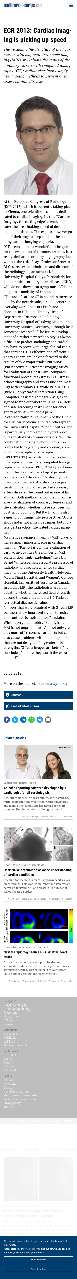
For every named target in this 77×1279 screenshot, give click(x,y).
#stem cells (66, 980)
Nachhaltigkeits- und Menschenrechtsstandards (20, 1093)
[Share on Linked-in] (23, 719)
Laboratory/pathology (17, 1009)
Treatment (10, 1012)
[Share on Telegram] (40, 719)
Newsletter (11, 1084)
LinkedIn (9, 1066)
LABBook (9, 1041)
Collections (11, 1034)
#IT (56, 816)
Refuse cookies (38, 1259)
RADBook (10, 1038)
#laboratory (54, 898)
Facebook (10, 1055)
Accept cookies (38, 1269)
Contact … (16, 695)
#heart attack (29, 980)
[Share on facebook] (7, 719)
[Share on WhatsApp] (31, 719)
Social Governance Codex (20, 1099)
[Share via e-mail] (48, 719)
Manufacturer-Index (16, 1045)
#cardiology (32, 816)
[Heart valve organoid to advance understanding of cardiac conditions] (38, 844)
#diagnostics (47, 816)
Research (9, 1024)
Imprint (8, 1107)
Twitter (8, 1059)
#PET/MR (42, 980)
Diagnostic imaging (15, 1005)
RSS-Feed (10, 1070)
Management (12, 1016)
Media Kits (10, 1080)
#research (67, 898)
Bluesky (8, 1062)
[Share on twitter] (15, 719)
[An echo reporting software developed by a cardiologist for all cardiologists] (38, 762)
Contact (8, 1087)
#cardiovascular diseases (34, 898)
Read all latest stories (24, 706)
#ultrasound (66, 816)
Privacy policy (12, 1103)
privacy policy (30, 1248)
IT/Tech (8, 1020)
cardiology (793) (54, 684)
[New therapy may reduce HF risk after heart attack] (38, 926)
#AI (23, 816)
